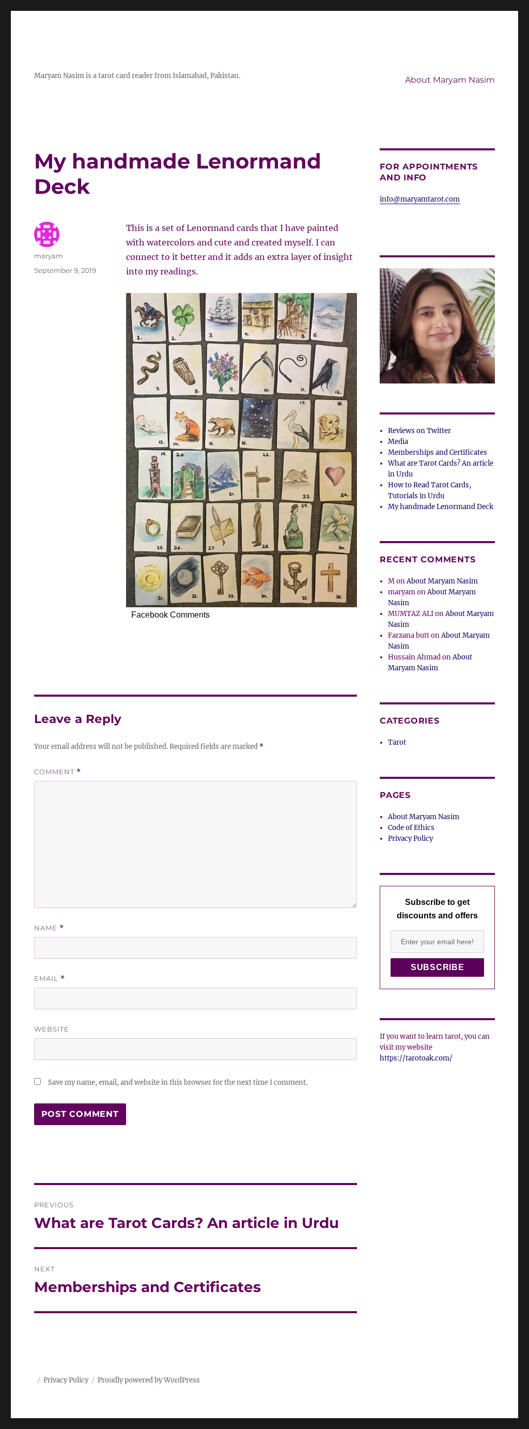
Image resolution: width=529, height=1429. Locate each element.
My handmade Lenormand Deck (440, 506)
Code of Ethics (411, 827)
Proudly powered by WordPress (149, 1380)
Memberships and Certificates (437, 452)
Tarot (397, 742)
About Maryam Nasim (450, 80)
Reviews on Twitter (419, 430)
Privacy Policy (410, 838)
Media (398, 441)
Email (49, 978)
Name (49, 928)
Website (51, 1029)
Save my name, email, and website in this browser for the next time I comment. (177, 1082)
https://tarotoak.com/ (416, 1058)
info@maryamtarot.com (420, 199)
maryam (48, 256)
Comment (57, 771)
